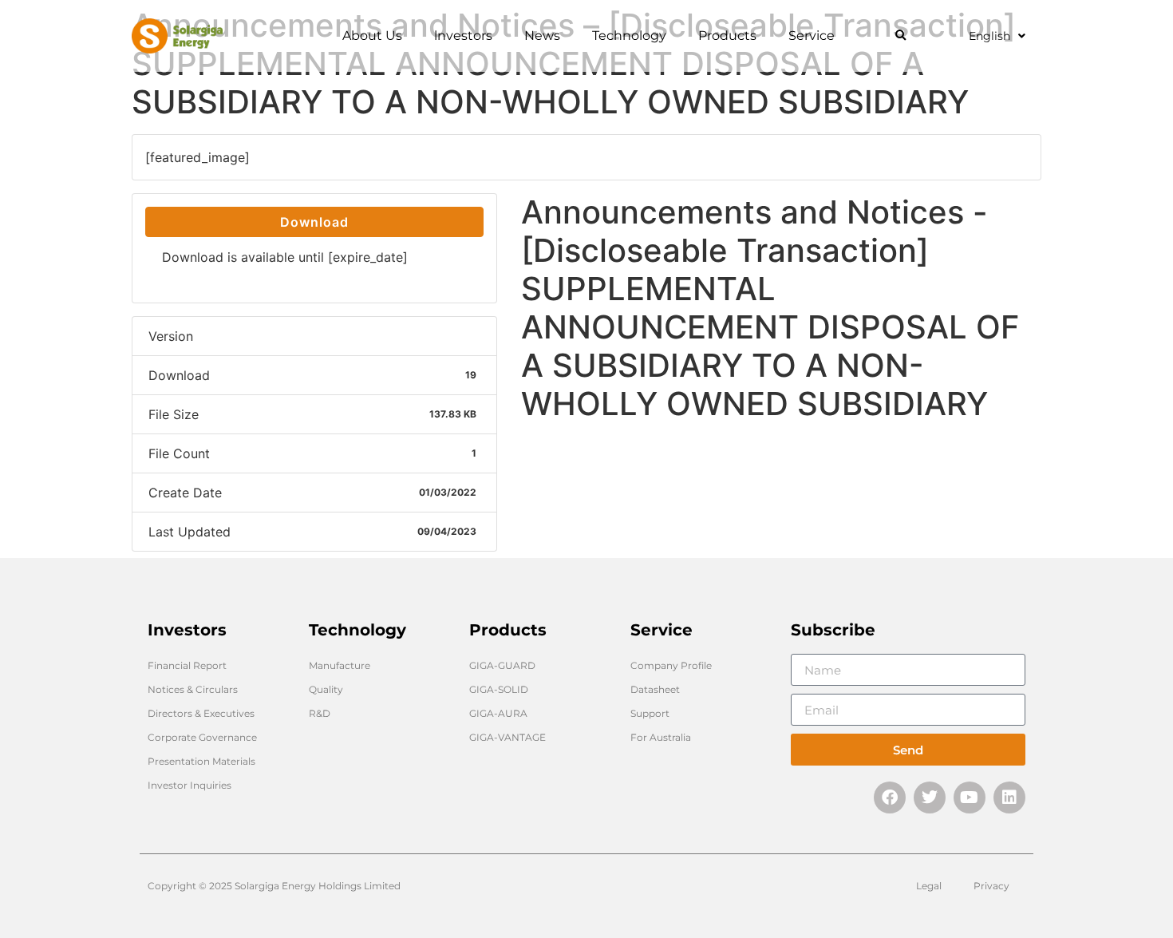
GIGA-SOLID (498, 689)
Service (811, 35)
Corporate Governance (202, 737)
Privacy (991, 886)
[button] (900, 36)
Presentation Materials (201, 761)
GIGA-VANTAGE (507, 737)
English (989, 36)
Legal (929, 886)
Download (314, 222)
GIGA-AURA (498, 713)
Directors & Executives (201, 713)
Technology (629, 35)
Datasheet (655, 689)
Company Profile (671, 665)
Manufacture (339, 665)
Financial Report (187, 665)
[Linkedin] (1009, 797)
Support (649, 713)
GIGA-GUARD (502, 665)
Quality (326, 689)
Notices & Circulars (193, 689)
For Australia (660, 737)
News (542, 35)
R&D (319, 713)
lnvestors (463, 35)
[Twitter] (930, 797)
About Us (372, 35)
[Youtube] (969, 797)
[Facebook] (890, 797)
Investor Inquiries (189, 785)
